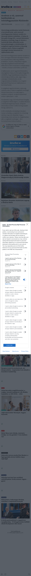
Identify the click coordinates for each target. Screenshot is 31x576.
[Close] (27, 224)
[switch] (24, 259)
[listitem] (15, 255)
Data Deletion (6, 351)
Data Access (15, 351)
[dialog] (15, 288)
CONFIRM (9, 345)
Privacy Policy (24, 351)
